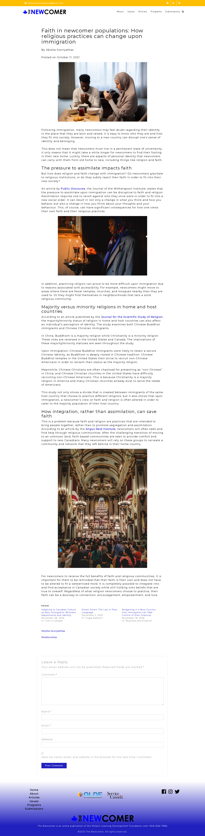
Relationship (49, 637)
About (120, 11)
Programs (156, 11)
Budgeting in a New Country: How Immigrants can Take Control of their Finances (139, 612)
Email (46, 725)
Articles (142, 11)
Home (34, 789)
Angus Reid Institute (101, 429)
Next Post (158, 649)
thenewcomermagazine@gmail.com (45, 3)
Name (46, 711)
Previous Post (49, 649)
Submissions (172, 11)
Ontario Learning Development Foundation (117, 826)
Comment (49, 674)
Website (47, 739)
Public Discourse (73, 188)
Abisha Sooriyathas (53, 631)
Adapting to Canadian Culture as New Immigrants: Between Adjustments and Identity (58, 612)
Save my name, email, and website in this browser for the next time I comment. (96, 757)
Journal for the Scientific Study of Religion (132, 316)
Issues (131, 11)
